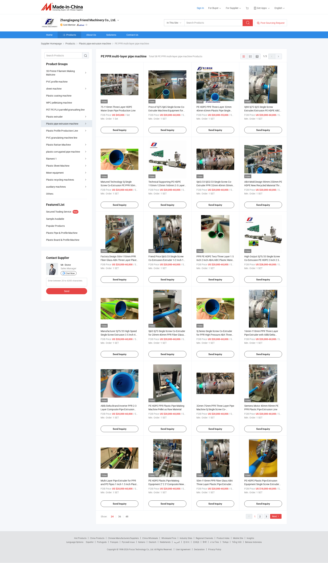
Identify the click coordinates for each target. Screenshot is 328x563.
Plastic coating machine (58, 95)
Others (49, 193)
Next (274, 516)
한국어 (186, 542)
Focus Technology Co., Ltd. (141, 549)
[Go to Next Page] (278, 56)
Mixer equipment (55, 172)
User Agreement (183, 549)
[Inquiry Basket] (247, 8)
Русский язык (128, 542)
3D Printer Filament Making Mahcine (60, 72)
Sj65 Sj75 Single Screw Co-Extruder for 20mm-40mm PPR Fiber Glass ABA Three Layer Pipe (166, 334)
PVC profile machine (56, 81)
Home (49, 34)
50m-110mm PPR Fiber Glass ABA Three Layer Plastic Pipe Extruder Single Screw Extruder (214, 484)
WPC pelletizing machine (59, 102)
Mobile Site (238, 538)
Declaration (199, 549)
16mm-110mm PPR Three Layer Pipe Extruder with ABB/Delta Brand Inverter (261, 334)
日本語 (196, 542)
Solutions (111, 34)
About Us (91, 34)
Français (114, 542)
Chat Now (70, 273)
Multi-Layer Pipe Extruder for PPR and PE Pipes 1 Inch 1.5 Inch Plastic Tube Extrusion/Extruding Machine (119, 484)
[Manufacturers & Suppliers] (63, 7)
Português (102, 542)
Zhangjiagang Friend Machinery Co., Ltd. (88, 20)
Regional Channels (204, 538)
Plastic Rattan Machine (58, 144)
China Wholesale (150, 538)
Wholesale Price (168, 538)
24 (112, 516)
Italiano (141, 542)
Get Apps (261, 8)
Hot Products (80, 538)
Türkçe (225, 542)
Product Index (223, 538)
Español (89, 542)
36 (119, 516)
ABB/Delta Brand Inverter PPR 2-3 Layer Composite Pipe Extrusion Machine (118, 409)
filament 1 (51, 158)
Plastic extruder (54, 116)
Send (66, 291)
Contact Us (132, 34)
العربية (177, 542)
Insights (250, 538)
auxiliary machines (56, 186)
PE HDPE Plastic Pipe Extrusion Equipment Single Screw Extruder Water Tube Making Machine (261, 484)
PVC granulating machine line (61, 137)
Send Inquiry (119, 130)
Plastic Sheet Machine (57, 165)
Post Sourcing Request (273, 22)
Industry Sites (186, 538)
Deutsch (152, 542)
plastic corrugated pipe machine (63, 151)
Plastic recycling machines (60, 179)
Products (71, 34)
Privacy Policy (214, 549)
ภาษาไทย (214, 542)
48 (127, 516)
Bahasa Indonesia (253, 542)
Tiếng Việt (237, 542)
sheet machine (54, 88)
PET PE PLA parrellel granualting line (65, 109)
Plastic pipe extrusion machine (62, 123)
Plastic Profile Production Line (62, 130)
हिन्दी (205, 542)
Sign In (200, 8)
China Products (97, 538)
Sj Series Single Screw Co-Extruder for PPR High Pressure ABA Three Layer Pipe (214, 334)
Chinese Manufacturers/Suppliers (123, 538)
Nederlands (165, 542)
